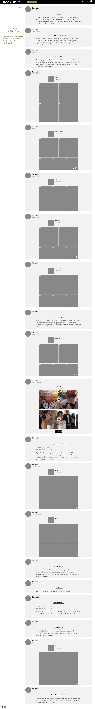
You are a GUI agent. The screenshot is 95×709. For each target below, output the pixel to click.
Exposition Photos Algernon (58, 444)
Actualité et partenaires (59, 35)
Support (6, 38)
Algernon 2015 (58, 628)
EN (90, 0)
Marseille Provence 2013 (58, 695)
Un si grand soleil (59, 317)
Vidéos (59, 386)
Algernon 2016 (58, 566)
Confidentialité (18, 38)
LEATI (14, 40)
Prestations (58, 56)
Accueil (59, 14)
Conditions (11, 38)
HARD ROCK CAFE (58, 603)
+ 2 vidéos (59, 431)
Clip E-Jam (59, 588)
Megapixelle (35, 8)
